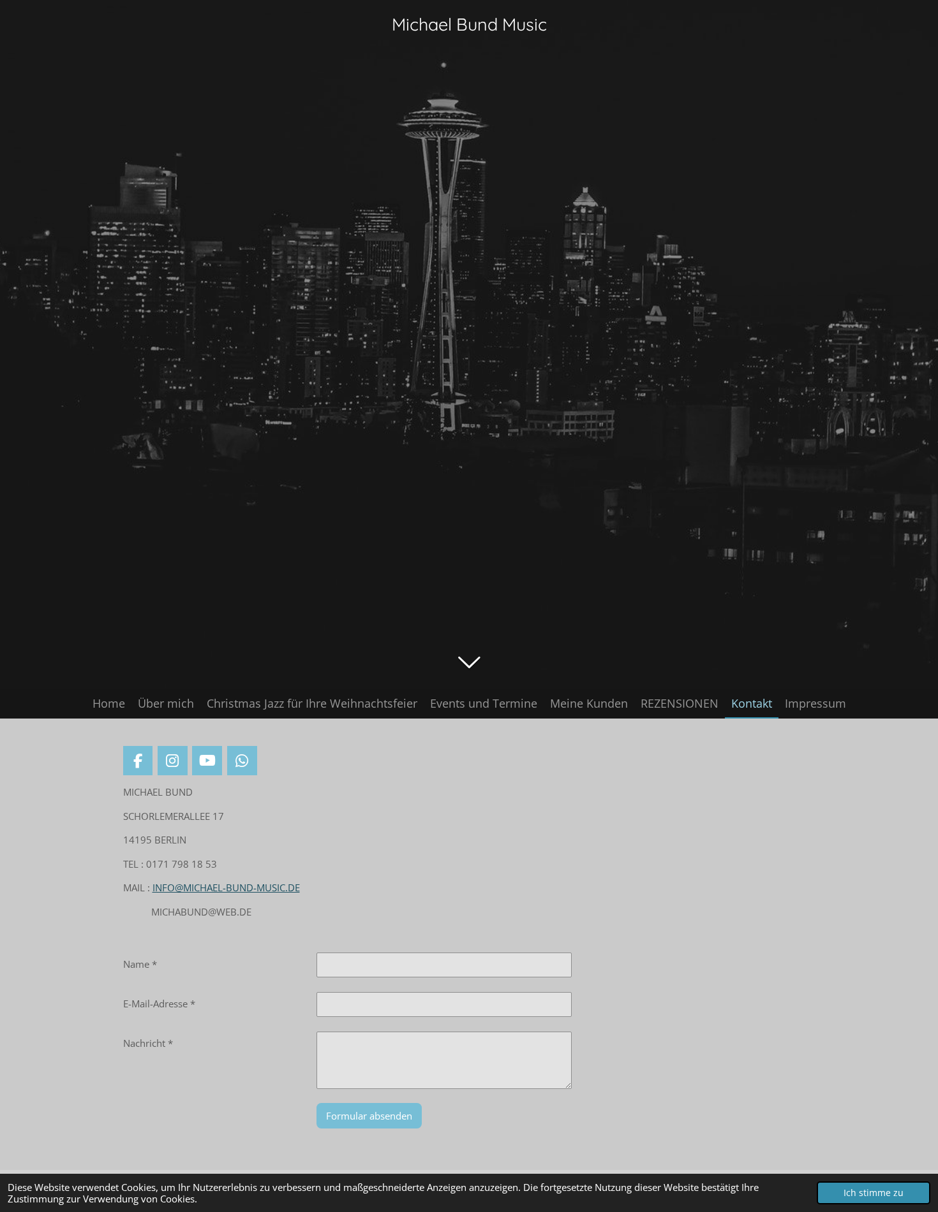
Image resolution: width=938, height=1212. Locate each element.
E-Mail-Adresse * (159, 1003)
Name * (140, 964)
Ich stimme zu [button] (874, 1193)
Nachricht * (148, 1043)
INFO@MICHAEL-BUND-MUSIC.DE (226, 887)
